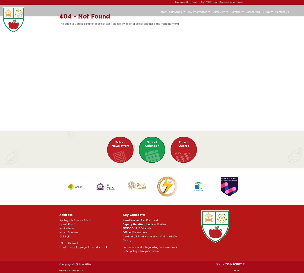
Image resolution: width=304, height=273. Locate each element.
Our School (175, 11)
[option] (74, 186)
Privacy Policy (77, 270)
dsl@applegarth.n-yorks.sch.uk (141, 251)
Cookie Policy (64, 270)
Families (236, 11)
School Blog (253, 11)
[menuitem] (162, 12)
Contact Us (282, 11)
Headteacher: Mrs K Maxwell (186, 2)
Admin (237, 270)
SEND (266, 11)
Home (162, 11)
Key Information (197, 11)
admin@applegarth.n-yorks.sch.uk (228, 2)
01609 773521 (206, 2)
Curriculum (219, 11)
